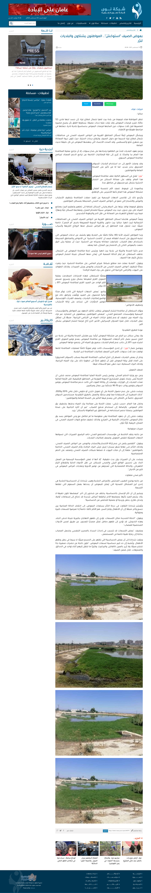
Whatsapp (110, 104)
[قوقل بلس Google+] (113, 18)
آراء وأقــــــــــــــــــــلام (112, 874)
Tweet (86, 104)
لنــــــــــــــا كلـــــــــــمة (90, 884)
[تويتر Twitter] (110, 18)
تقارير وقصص (125, 23)
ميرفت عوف (137, 109)
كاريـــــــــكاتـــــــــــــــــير (112, 884)
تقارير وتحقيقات (113, 881)
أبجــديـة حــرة (137, 884)
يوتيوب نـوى (137, 881)
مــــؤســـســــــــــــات (112, 877)
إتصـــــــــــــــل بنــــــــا (90, 888)
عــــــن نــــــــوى (137, 888)
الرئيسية (137, 23)
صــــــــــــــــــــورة (136, 877)
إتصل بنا (61, 23)
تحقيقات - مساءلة (109, 23)
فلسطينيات (81, 23)
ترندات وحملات (91, 874)
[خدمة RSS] (120, 18)
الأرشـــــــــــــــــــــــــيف (112, 888)
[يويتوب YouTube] (117, 18)
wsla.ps (33, 888)
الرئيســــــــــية (137, 874)
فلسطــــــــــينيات (90, 877)
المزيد (11, 31)
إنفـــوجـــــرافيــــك (90, 881)
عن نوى (70, 23)
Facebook (97, 104)
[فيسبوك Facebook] (106, 18)
